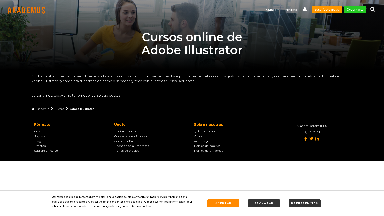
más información (174, 201)
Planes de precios (126, 150)
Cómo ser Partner (126, 141)
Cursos (39, 131)
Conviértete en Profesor (131, 136)
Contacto (200, 136)
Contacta (356, 9)
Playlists (291, 10)
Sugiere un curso (46, 150)
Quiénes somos (205, 131)
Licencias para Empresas (131, 146)
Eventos (40, 146)
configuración (79, 206)
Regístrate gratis (125, 131)
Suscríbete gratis (327, 9)
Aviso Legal (202, 141)
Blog (37, 141)
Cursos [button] (271, 10)
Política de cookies (207, 146)
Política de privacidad (208, 150)
